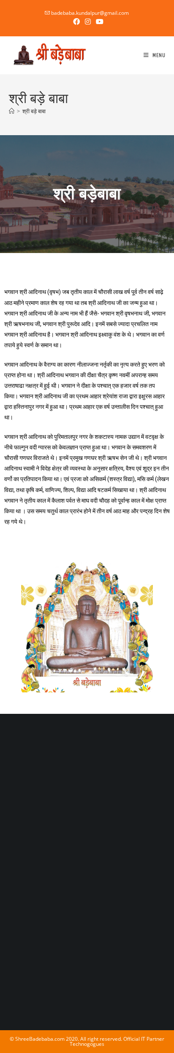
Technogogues (87, 1044)
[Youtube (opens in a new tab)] (98, 21)
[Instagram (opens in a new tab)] (87, 21)
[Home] (11, 111)
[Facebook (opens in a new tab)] (76, 21)
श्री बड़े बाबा (34, 111)
